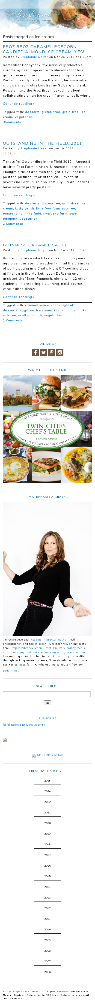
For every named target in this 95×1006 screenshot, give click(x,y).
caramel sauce (37, 305)
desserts (32, 111)
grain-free (70, 111)
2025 (47, 780)
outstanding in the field (22, 213)
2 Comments (13, 223)
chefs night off (63, 305)
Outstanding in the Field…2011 (42, 143)
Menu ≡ (87, 4)
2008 (47, 950)
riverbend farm (55, 213)
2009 (47, 940)
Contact (19, 995)
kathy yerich (24, 208)
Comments (12, 122)
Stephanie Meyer (34, 56)
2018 (47, 844)
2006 (47, 972)
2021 (47, 812)
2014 (47, 887)
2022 (47, 802)
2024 (47, 791)
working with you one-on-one (65, 652)
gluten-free (51, 111)
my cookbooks (29, 652)
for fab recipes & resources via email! (24, 724)
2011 (47, 918)
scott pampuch (30, 315)
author (63, 639)
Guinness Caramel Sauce (35, 245)
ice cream (44, 310)
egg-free (27, 310)
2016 (47, 865)
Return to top (13, 998)
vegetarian (24, 117)
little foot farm (48, 208)
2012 (47, 908)
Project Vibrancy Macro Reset (31, 648)
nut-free (68, 208)
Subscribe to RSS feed (42, 995)
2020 (47, 823)
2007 (47, 961)
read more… (12, 670)
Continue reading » (19, 103)
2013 (47, 897)
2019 (47, 833)
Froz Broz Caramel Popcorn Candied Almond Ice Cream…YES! (43, 49)
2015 (47, 876)
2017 (47, 855)
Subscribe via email (75, 995)
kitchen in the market (71, 310)
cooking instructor (43, 639)
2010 (47, 929)
